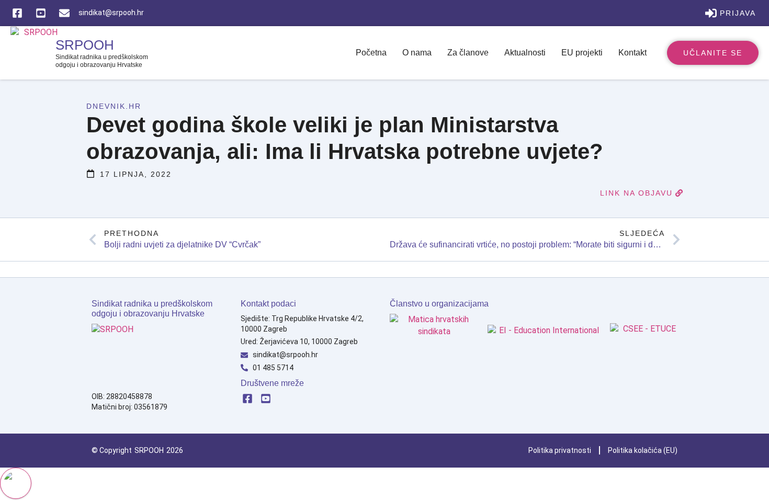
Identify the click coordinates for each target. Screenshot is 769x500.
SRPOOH (84, 45)
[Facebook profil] (248, 398)
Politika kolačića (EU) (642, 450)
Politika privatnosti (559, 450)
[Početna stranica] (123, 355)
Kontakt (632, 52)
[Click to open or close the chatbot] (15, 483)
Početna (371, 52)
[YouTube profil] (267, 398)
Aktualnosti (525, 52)
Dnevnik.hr (113, 106)
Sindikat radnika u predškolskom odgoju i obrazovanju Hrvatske (101, 60)
